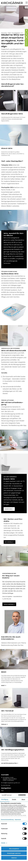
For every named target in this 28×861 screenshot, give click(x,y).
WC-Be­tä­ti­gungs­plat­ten (12, 750)
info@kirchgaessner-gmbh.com (11, 782)
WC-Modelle (9, 542)
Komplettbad (15, 33)
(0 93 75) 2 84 (7, 599)
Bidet (3, 672)
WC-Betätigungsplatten (9, 763)
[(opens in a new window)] (26, 30)
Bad (9, 33)
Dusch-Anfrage (9, 604)
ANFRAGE (26, 42)
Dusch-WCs (8, 509)
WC (22, 33)
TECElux (3, 724)
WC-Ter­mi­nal (7, 711)
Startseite (4, 33)
